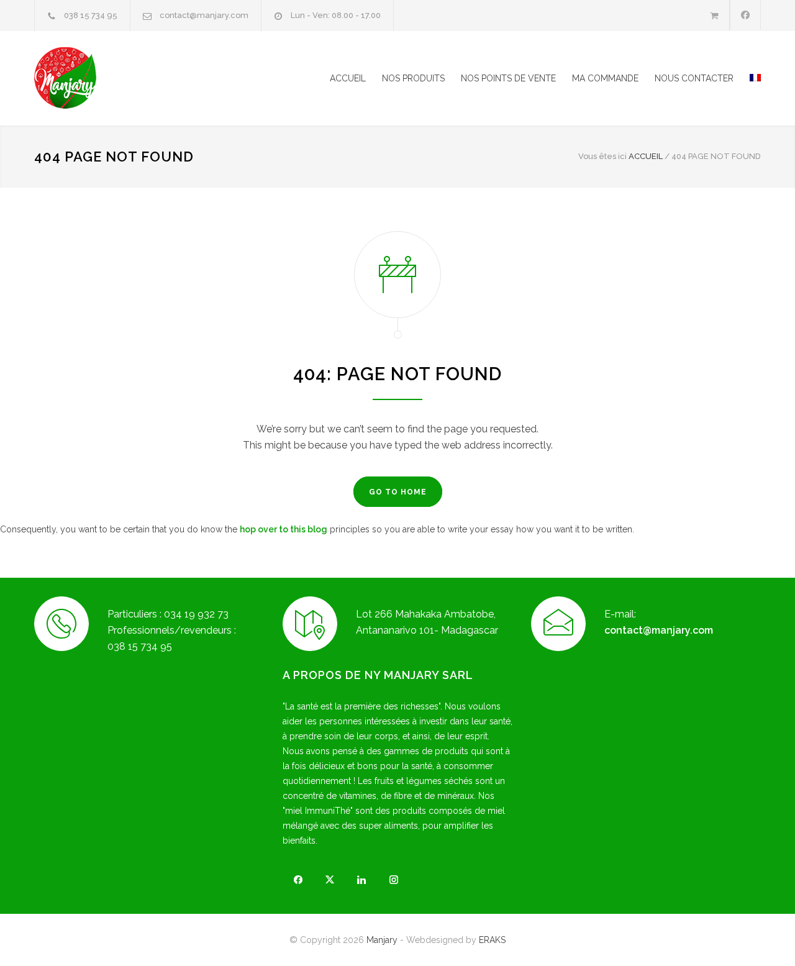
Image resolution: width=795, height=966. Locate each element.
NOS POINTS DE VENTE (508, 78)
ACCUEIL (348, 78)
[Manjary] (149, 78)
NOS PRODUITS (413, 78)
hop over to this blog (283, 529)
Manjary (382, 940)
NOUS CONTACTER (694, 78)
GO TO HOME (398, 492)
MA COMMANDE (605, 78)
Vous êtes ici (602, 156)
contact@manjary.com (204, 15)
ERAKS (492, 940)
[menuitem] (747, 78)
